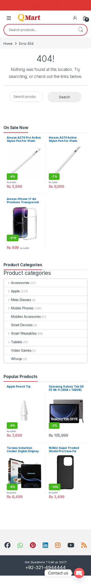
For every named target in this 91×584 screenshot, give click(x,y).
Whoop (16, 359)
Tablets (16, 342)
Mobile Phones (22, 308)
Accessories (20, 283)
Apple (15, 291)
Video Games (21, 350)
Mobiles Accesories (26, 316)
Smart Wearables (24, 333)
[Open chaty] (79, 573)
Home (8, 43)
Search (80, 29)
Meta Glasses (21, 300)
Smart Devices (22, 325)
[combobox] (39, 29)
